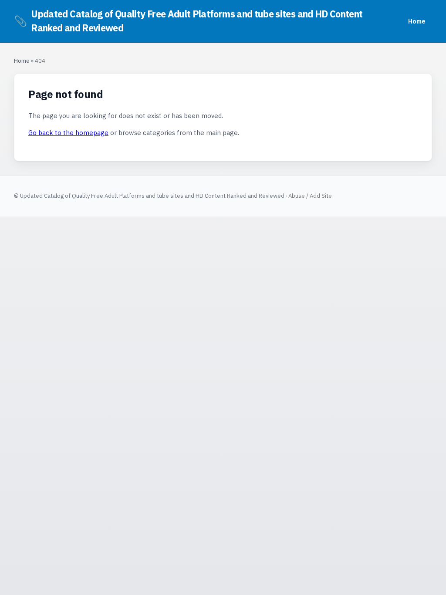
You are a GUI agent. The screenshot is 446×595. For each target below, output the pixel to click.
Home (416, 21)
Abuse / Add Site (310, 195)
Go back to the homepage (68, 132)
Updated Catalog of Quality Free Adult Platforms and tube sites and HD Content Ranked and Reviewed (188, 21)
